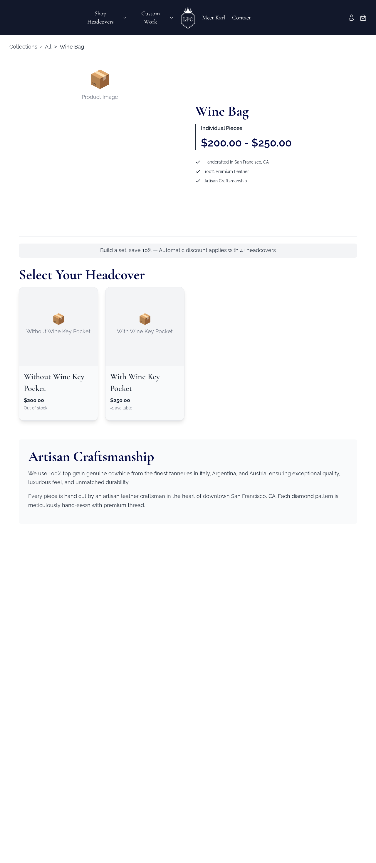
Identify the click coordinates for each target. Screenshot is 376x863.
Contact (241, 17)
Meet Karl (213, 17)
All (48, 47)
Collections (23, 47)
